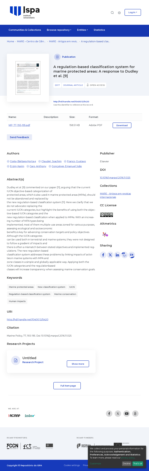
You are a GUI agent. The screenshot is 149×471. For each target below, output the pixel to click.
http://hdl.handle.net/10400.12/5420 (71, 101)
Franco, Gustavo (76, 161)
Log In (131, 12)
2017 (57, 85)
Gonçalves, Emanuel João (67, 166)
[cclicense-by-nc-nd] (106, 213)
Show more (78, 363)
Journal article (73, 85)
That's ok (137, 463)
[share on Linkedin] (117, 255)
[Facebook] (109, 413)
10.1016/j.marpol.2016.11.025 (115, 177)
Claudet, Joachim (51, 161)
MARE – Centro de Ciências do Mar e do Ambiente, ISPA (31, 41)
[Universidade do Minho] (50, 448)
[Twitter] (118, 413)
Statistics (99, 30)
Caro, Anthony (38, 166)
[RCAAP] (135, 413)
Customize (95, 463)
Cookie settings (72, 465)
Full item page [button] (68, 385)
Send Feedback (19, 137)
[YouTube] (126, 413)
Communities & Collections (25, 30)
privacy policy (128, 457)
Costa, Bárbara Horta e (23, 161)
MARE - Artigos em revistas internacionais (63, 41)
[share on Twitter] (110, 255)
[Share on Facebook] (103, 255)
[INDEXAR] (30, 415)
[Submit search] (112, 12)
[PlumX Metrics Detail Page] (104, 234)
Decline (127, 463)
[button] (120, 12)
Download (122, 125)
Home (10, 41)
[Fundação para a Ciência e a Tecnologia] (24, 448)
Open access (97, 85)
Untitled (29, 358)
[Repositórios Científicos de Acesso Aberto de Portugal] (14, 415)
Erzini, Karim (17, 166)
